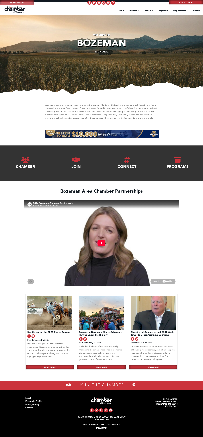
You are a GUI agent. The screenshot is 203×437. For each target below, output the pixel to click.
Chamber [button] (133, 10)
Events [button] (196, 10)
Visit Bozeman (186, 2)
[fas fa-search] (113, 3)
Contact (29, 407)
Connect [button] (148, 10)
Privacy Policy (32, 404)
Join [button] (121, 10)
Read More (50, 367)
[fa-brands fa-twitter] (94, 3)
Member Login (17, 2)
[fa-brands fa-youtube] (108, 3)
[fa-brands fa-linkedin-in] (99, 3)
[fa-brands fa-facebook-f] (89, 3)
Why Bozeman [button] (180, 10)
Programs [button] (162, 10)
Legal (28, 397)
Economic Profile (33, 401)
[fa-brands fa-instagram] (104, 3)
